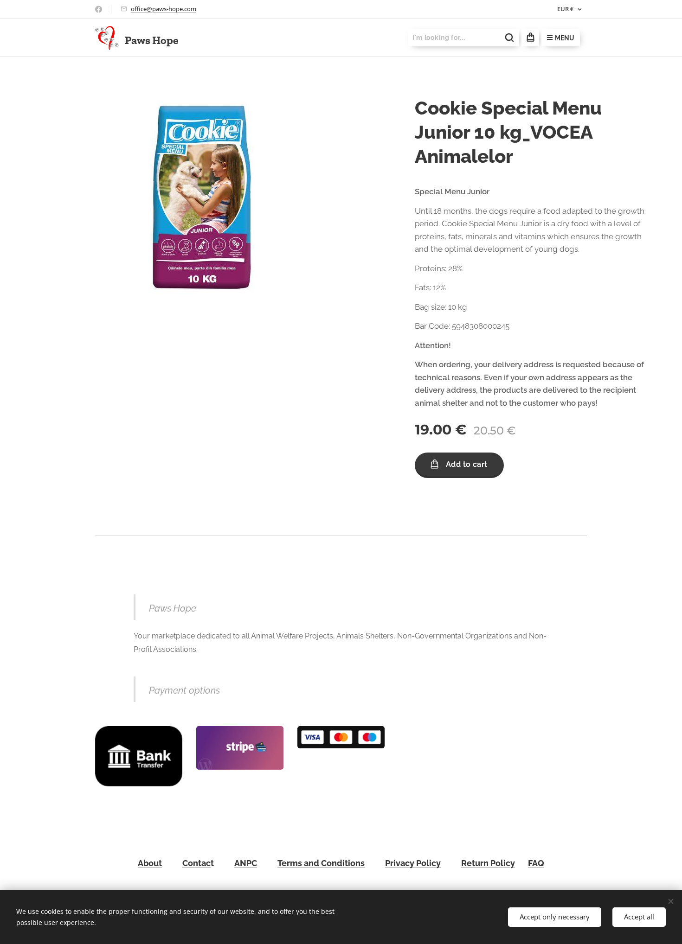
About (150, 863)
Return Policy (488, 863)
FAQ (536, 863)
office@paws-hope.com (163, 9)
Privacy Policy (413, 863)
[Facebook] (98, 9)
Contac (196, 863)
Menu (564, 38)
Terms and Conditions (321, 863)
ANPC (245, 863)
